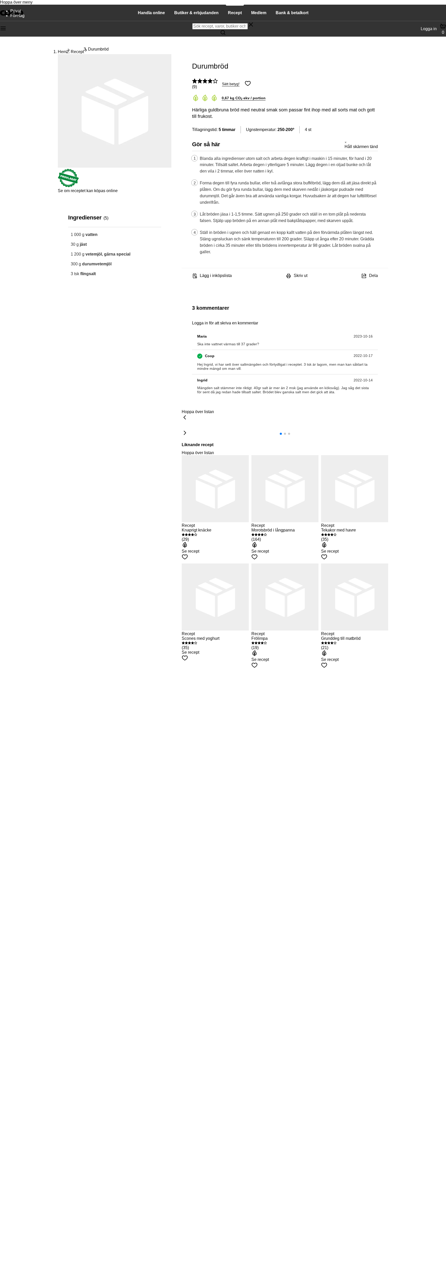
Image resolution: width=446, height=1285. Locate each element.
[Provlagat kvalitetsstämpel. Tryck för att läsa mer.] (68, 186)
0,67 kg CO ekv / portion (244, 98)
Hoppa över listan (198, 412)
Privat (15, 11)
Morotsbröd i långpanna (273, 530)
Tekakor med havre (338, 530)
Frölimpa (259, 638)
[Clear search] (251, 25)
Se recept (190, 551)
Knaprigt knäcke (196, 530)
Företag (17, 15)
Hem (62, 52)
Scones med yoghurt (200, 638)
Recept (77, 52)
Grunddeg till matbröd (341, 638)
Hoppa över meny (16, 2)
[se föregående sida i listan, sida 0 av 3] (185, 417)
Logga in (429, 29)
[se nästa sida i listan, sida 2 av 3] (185, 433)
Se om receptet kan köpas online (88, 191)
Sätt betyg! (231, 84)
